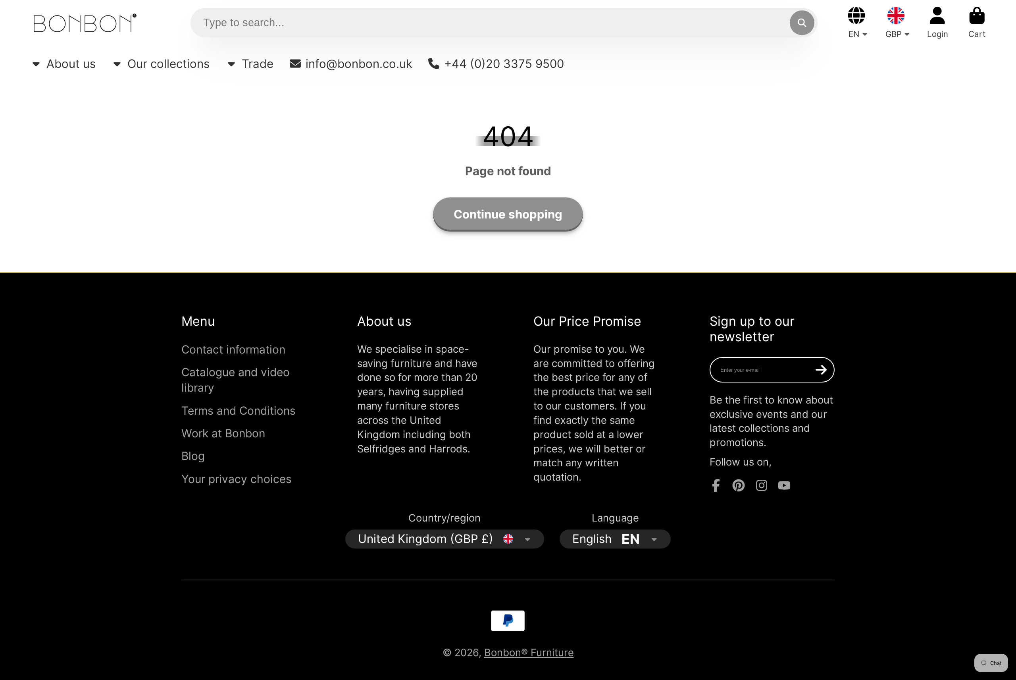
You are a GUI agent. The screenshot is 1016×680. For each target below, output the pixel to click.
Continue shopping (508, 214)
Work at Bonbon (223, 433)
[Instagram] (761, 485)
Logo (85, 22)
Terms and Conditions (238, 410)
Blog (193, 456)
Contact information (233, 349)
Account (937, 22)
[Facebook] (716, 485)
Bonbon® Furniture (529, 652)
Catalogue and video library (235, 379)
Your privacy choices (236, 479)
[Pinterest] (738, 485)
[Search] (802, 23)
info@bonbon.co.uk (359, 63)
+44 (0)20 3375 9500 (504, 63)
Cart (977, 22)
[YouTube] (784, 485)
